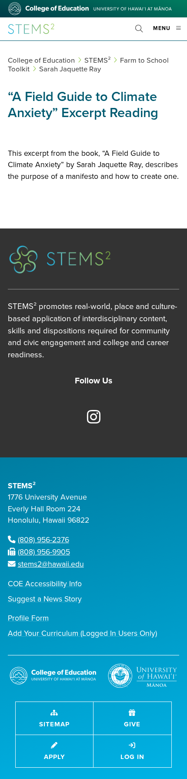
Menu (170, 32)
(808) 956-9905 (44, 552)
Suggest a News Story (45, 599)
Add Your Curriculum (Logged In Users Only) (82, 633)
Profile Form (28, 618)
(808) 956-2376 (43, 539)
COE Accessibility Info (45, 583)
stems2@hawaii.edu (51, 564)
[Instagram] (88, 418)
